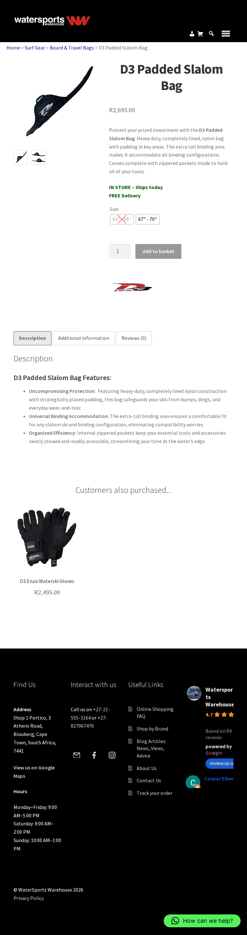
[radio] (121, 219)
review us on (222, 763)
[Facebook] (94, 755)
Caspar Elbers (220, 778)
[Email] (76, 755)
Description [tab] (32, 338)
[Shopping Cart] (200, 34)
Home (13, 47)
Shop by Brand (152, 728)
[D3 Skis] (133, 287)
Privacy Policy (29, 898)
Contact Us (149, 780)
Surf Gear (35, 47)
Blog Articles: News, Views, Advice (151, 748)
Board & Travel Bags (72, 47)
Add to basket (158, 251)
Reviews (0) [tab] (134, 338)
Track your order (154, 793)
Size (114, 209)
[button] (202, 920)
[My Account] (192, 34)
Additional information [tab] (83, 338)
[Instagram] (112, 755)
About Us (147, 768)
